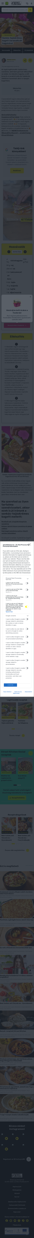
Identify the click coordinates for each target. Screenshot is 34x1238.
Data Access (18, 691)
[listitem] (17, 578)
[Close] (30, 545)
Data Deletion (7, 691)
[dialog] (17, 619)
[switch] (26, 583)
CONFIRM (10, 684)
